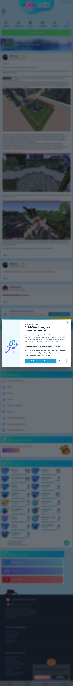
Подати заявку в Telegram (42, 361)
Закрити (62, 361)
